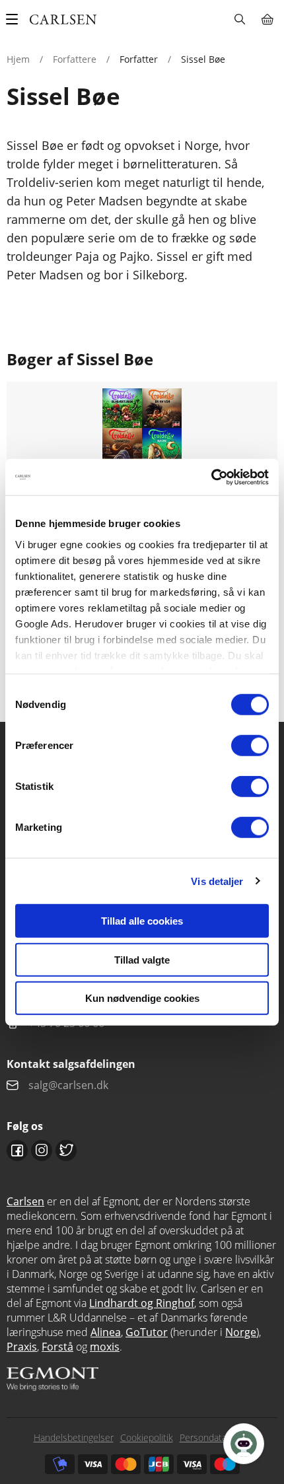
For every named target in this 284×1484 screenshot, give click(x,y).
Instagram (41, 1150)
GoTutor (146, 1332)
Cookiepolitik (146, 1437)
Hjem (18, 59)
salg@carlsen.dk (69, 1085)
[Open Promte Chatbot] (243, 1443)
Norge (240, 1332)
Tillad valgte (142, 959)
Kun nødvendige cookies (142, 998)
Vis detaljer (217, 880)
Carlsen (25, 1201)
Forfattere (74, 59)
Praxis (22, 1346)
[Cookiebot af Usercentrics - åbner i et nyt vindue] (211, 476)
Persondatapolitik (215, 1437)
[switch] (250, 745)
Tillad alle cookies (142, 921)
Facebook (17, 1150)
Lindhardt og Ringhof (141, 1303)
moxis (105, 1346)
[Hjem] (63, 19)
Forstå (57, 1346)
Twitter (66, 1150)
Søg (239, 19)
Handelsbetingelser (74, 1437)
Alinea (105, 1332)
